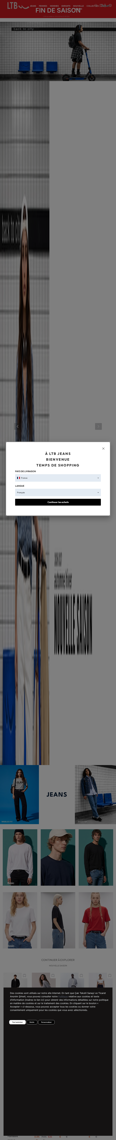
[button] (58, 478)
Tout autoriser (17, 1022)
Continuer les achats (58, 502)
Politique (63, 996)
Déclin (32, 1022)
